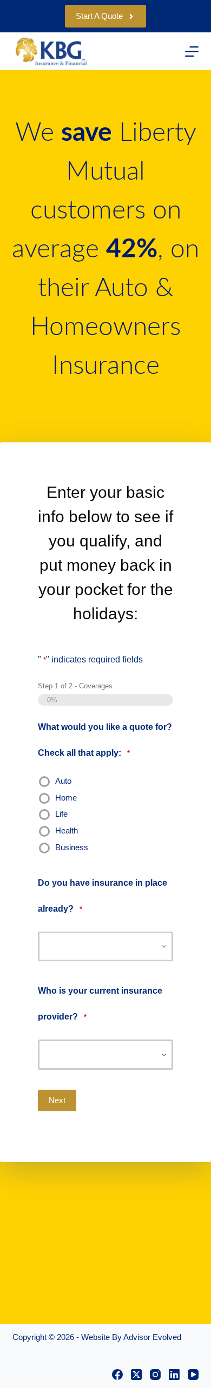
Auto (63, 780)
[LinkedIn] (174, 1374)
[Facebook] (117, 1374)
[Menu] (192, 51)
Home (66, 797)
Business (71, 847)
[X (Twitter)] (136, 1374)
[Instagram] (155, 1374)
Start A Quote (99, 15)
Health (66, 830)
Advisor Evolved (152, 1337)
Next (57, 1100)
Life (61, 813)
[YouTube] (193, 1374)
